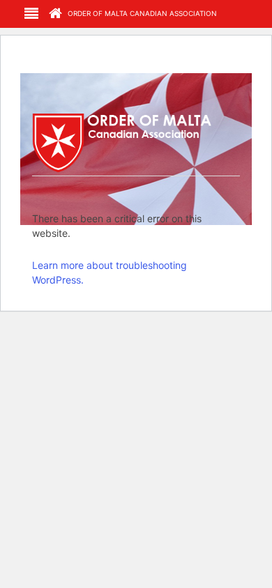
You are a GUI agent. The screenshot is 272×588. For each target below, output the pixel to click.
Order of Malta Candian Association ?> (136, 142)
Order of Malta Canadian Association (141, 13)
